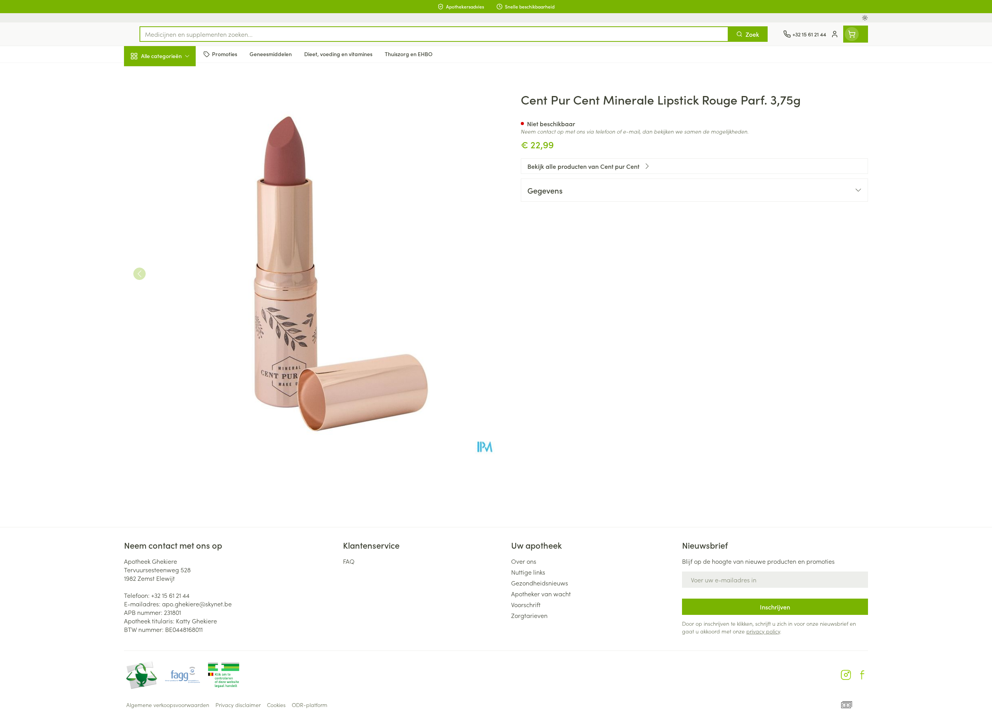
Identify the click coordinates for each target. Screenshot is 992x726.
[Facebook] (862, 675)
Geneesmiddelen (173, 265)
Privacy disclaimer (238, 705)
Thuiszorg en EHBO (173, 222)
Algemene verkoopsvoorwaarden (167, 705)
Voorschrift (526, 604)
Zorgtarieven (529, 615)
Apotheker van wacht (541, 593)
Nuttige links (528, 572)
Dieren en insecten (173, 243)
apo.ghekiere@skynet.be (197, 603)
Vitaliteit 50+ (173, 178)
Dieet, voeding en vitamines (173, 126)
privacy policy (763, 631)
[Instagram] (846, 675)
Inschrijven (775, 606)
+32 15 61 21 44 (170, 595)
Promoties (144, 74)
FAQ (349, 561)
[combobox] (434, 34)
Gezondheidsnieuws (539, 582)
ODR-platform (309, 705)
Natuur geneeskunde (173, 199)
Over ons (523, 561)
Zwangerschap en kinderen (173, 154)
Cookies (276, 705)
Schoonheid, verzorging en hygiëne (173, 98)
